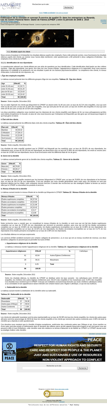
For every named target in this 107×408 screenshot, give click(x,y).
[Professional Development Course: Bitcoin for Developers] (37, 47)
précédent (103, 20)
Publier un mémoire (49, 13)
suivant (104, 23)
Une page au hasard (62, 13)
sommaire (103, 21)
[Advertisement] (53, 378)
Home (41, 13)
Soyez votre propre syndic (61, 389)
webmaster (62, 401)
